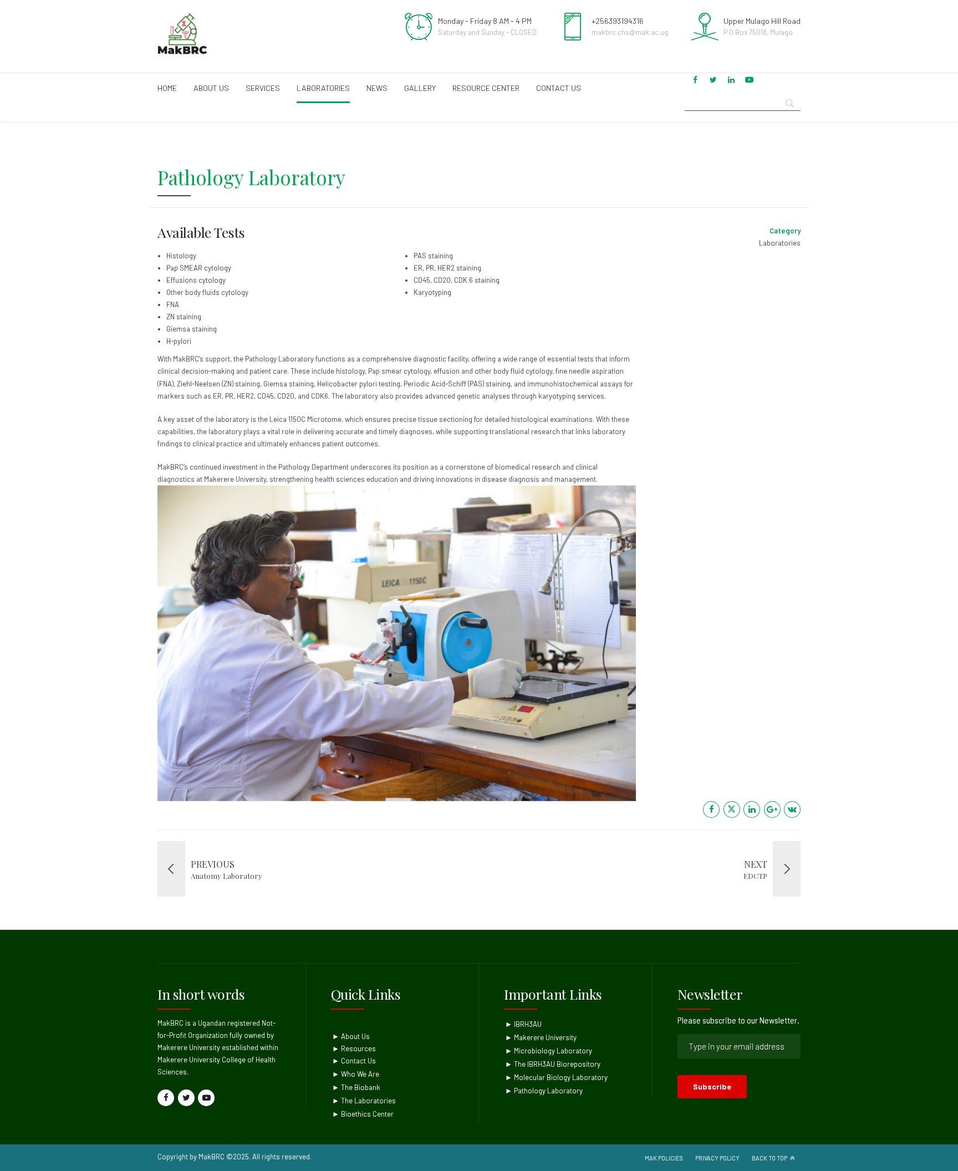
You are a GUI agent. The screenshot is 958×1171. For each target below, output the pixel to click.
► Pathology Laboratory (544, 1090)
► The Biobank (356, 1087)
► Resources (354, 1048)
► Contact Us (354, 1060)
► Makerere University (541, 1037)
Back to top (769, 1158)
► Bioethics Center (363, 1113)
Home (167, 88)
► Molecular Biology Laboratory (556, 1077)
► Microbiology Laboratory (548, 1050)
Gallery (420, 88)
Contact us (558, 88)
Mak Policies (664, 1158)
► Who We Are (355, 1074)
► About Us (351, 1036)
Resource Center (485, 88)
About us (211, 88)
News (377, 88)
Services (263, 88)
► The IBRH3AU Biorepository (552, 1064)
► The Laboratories (364, 1100)
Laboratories (323, 88)
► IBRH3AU (523, 1024)
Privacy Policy (717, 1158)
